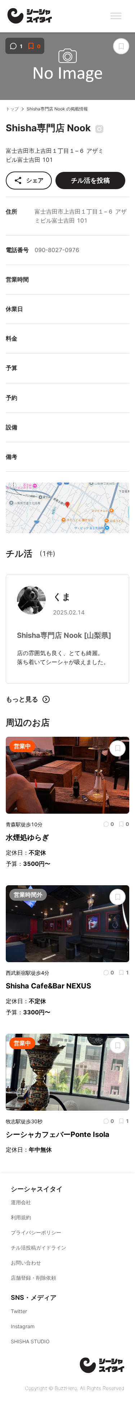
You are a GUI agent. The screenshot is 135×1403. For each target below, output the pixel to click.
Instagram (23, 1326)
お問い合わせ (26, 1263)
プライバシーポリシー (36, 1232)
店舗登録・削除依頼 (33, 1278)
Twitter (19, 1311)
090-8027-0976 (57, 249)
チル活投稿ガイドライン (38, 1247)
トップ (12, 108)
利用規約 (21, 1217)
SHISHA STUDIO (30, 1341)
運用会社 (21, 1202)
